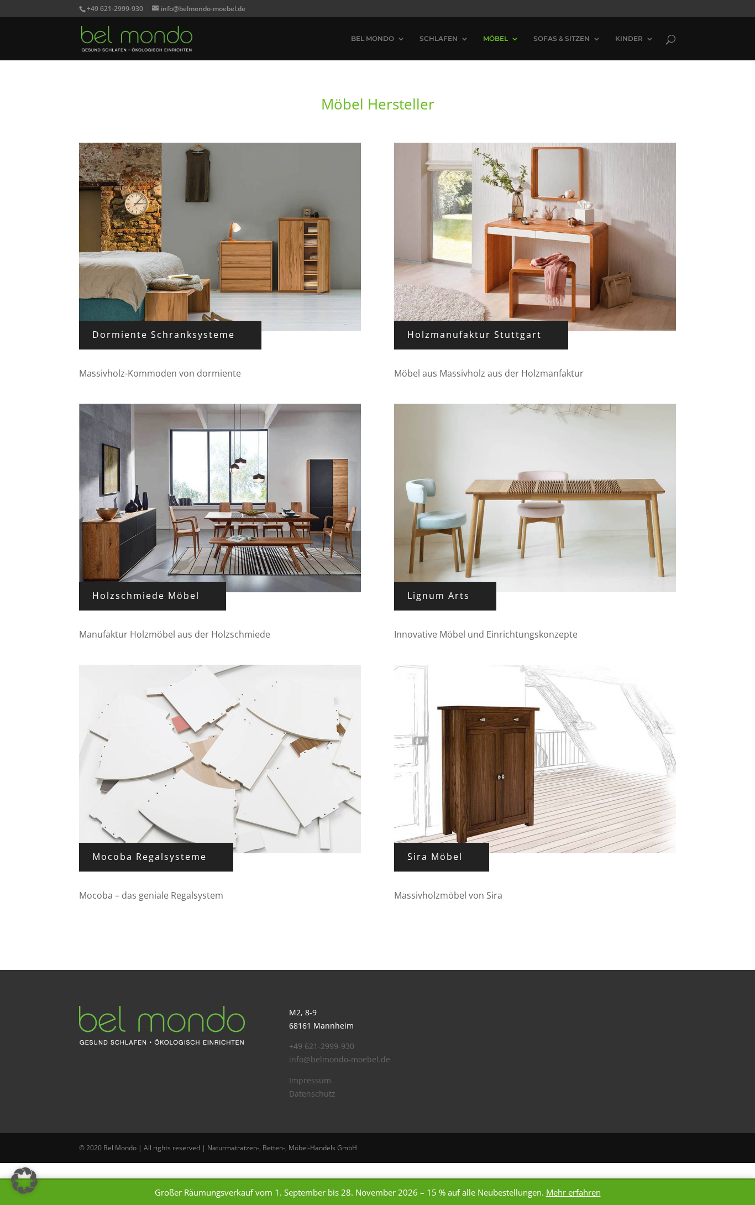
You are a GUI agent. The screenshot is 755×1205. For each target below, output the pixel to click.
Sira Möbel (435, 857)
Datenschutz (312, 1093)
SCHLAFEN (439, 39)
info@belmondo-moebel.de (339, 1059)
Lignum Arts (438, 596)
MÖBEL (495, 39)
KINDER (629, 39)
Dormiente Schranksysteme (163, 334)
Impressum (310, 1080)
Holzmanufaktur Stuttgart (474, 334)
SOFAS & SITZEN (561, 39)
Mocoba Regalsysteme (149, 857)
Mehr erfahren (573, 1192)
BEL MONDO (372, 39)
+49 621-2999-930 (321, 1046)
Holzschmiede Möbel (146, 596)
